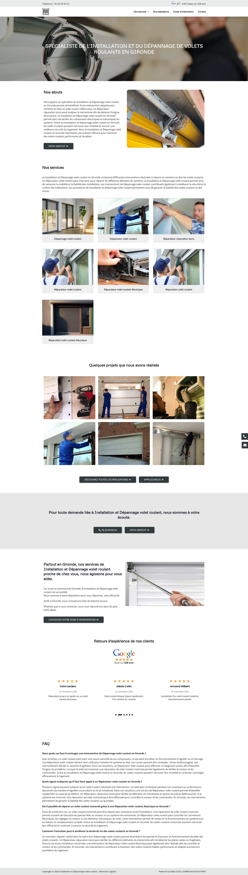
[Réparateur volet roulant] (67, 267)
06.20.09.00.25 (61, 3)
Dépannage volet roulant (67, 238)
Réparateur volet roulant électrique (123, 289)
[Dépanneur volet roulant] (123, 216)
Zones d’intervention (183, 11)
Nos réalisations (161, 11)
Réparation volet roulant (178, 289)
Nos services (140, 11)
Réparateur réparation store (178, 238)
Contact (202, 11)
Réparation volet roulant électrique (68, 340)
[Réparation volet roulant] (178, 267)
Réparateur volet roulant (67, 289)
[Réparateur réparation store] (178, 216)
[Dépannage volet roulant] (67, 216)
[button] (116, 714)
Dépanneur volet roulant (123, 238)
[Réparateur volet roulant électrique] (123, 267)
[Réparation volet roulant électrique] (67, 318)
